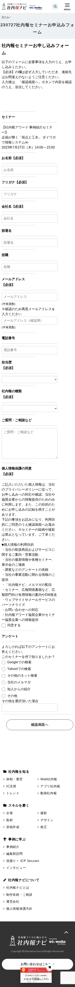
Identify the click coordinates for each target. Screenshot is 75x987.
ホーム (5, 16)
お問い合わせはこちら (36, 964)
